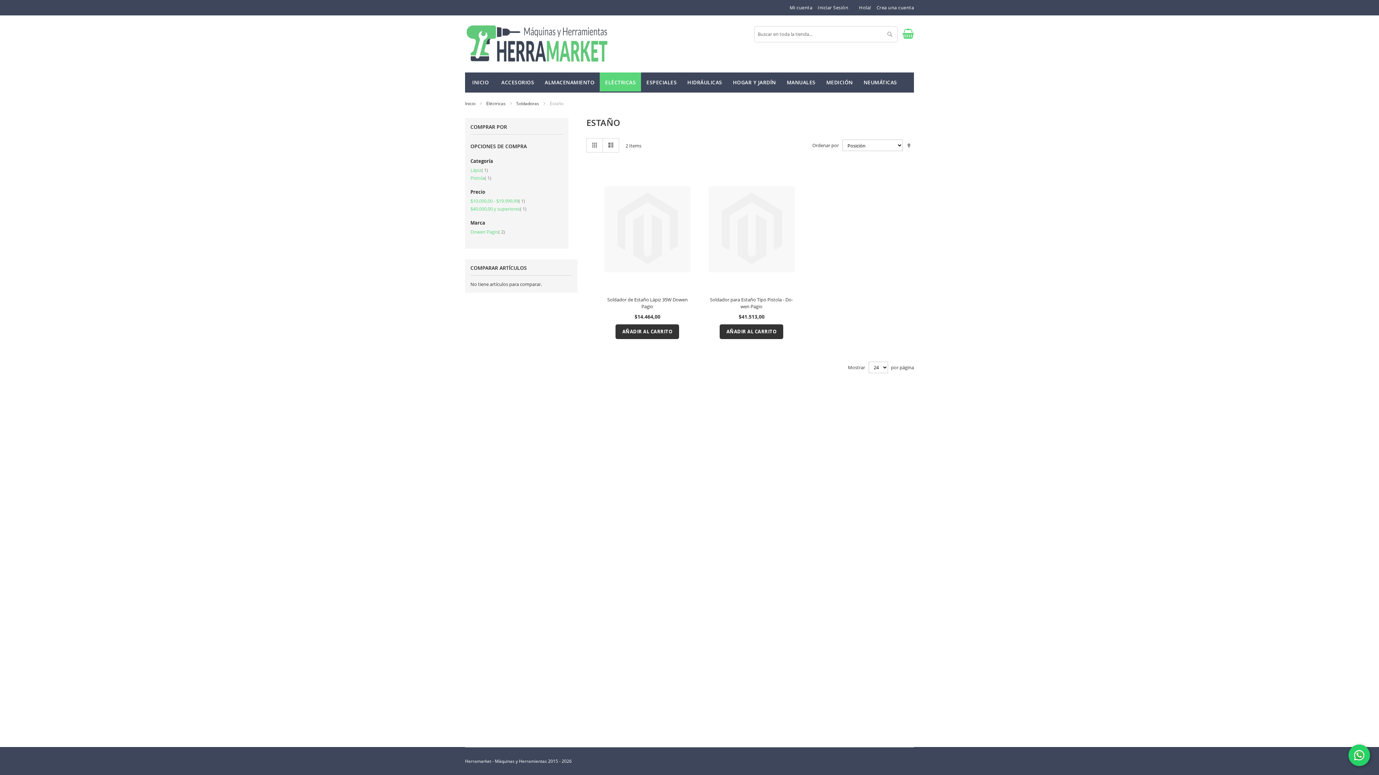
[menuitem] (517, 81)
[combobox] (826, 34)
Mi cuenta (801, 7)
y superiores (498, 209)
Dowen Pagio (487, 232)
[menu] (689, 82)
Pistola (480, 178)
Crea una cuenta (895, 7)
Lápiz (479, 170)
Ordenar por (825, 145)
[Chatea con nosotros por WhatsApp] (1359, 755)
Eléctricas (496, 103)
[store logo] (537, 44)
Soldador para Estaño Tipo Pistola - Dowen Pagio (751, 303)
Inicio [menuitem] (480, 82)
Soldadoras (528, 103)
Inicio (471, 103)
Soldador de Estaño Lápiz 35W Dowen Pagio (647, 303)
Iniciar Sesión (833, 7)
